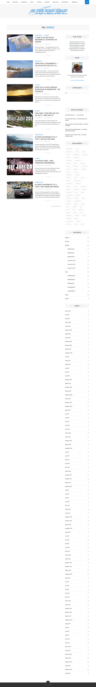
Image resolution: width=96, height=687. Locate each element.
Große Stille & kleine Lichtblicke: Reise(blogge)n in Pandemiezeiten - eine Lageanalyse (47, 89)
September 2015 (68, 574)
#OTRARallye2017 (71, 279)
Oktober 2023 (68, 349)
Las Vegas (68, 201)
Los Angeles (84, 166)
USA (77, 148)
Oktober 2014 (68, 616)
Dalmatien (68, 198)
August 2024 (68, 334)
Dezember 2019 (68, 402)
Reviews (39, 2)
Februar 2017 (68, 509)
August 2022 (68, 364)
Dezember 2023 (68, 341)
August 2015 (67, 578)
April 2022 (67, 376)
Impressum (74, 2)
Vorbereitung (69, 174)
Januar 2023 (67, 360)
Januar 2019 (67, 437)
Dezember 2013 (68, 654)
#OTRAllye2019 (71, 283)
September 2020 (68, 395)
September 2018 (68, 448)
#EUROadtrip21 (38, 61)
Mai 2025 (67, 314)
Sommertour (69, 148)
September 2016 (68, 528)
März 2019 (67, 429)
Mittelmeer (75, 166)
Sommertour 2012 (71, 268)
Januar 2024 (67, 337)
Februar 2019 (68, 433)
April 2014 (67, 639)
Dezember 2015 (68, 562)
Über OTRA (55, 2)
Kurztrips (15, 2)
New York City (84, 186)
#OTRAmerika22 (38, 35)
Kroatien (68, 163)
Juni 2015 (67, 585)
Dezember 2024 (68, 330)
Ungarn (83, 203)
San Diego (68, 180)
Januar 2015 (67, 604)
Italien (68, 157)
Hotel (76, 177)
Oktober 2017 (68, 482)
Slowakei (68, 212)
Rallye (32, 2)
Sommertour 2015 (71, 260)
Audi (75, 163)
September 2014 (68, 620)
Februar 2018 (68, 471)
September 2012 (68, 669)
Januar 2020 (67, 398)
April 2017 (67, 501)
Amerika (85, 154)
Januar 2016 (67, 559)
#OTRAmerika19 (71, 256)
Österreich (76, 157)
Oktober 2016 (68, 524)
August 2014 (67, 623)
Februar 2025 (68, 322)
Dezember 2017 (68, 475)
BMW (77, 151)
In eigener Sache (69, 221)
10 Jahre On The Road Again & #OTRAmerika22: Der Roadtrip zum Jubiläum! (46, 39)
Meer (68, 166)
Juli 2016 (67, 536)
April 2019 (67, 425)
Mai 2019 (67, 421)
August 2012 (67, 673)
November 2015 (68, 566)
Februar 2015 (68, 601)
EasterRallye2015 (71, 291)
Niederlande (69, 215)
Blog (8, 2)
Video (83, 151)
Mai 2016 (67, 543)
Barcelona (69, 192)
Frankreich (78, 160)
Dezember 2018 (68, 440)
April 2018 (67, 463)
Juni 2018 (67, 456)
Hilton (84, 189)
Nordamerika (76, 154)
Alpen (76, 192)
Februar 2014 (68, 646)
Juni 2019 (67, 417)
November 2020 (68, 387)
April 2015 (67, 593)
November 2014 (68, 612)
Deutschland (69, 151)
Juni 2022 (67, 368)
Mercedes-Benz (77, 180)
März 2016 (67, 551)
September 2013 (68, 662)
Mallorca (68, 177)
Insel (82, 177)
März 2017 (67, 505)
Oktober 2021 (68, 383)
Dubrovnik (81, 209)
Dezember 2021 (68, 379)
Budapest (78, 221)
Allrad (76, 218)
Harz (81, 206)
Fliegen (68, 169)
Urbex (82, 192)
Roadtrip (76, 169)
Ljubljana (78, 195)
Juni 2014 (67, 631)
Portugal (78, 183)
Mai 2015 (67, 589)
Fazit (74, 209)
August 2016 (67, 532)
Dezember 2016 (68, 517)
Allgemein (46, 35)
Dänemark (68, 203)
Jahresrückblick (77, 201)
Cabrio (75, 186)
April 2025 (67, 318)
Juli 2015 (67, 581)
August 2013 (67, 665)
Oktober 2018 (68, 444)
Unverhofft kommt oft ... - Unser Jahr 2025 (74, 115)
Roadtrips (24, 2)
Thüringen (68, 218)
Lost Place (68, 224)
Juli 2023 (67, 356)
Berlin (82, 224)
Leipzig (83, 198)
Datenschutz (65, 2)
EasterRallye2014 (71, 287)
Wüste (75, 212)
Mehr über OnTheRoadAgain (77, 80)
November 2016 (68, 520)
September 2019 (68, 406)
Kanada (78, 174)
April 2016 (67, 547)
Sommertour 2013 (71, 264)
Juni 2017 (67, 494)
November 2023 (68, 345)
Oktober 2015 (68, 570)
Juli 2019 (67, 414)
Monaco (68, 186)
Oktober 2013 (68, 658)
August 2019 (67, 410)
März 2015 (67, 597)
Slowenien (83, 169)
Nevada (68, 189)
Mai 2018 (67, 459)
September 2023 (68, 353)
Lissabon (77, 215)
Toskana (76, 172)
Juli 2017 (67, 490)
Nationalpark (69, 183)
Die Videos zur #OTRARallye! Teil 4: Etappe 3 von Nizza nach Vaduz (46, 138)
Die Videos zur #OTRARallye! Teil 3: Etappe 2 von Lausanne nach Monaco (47, 185)
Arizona (76, 203)
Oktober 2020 (68, 391)
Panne (76, 224)
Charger (75, 206)
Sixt (81, 212)
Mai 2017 (67, 498)
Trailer (84, 215)
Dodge (68, 206)
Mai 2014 (67, 635)
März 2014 (67, 642)
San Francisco (69, 195)
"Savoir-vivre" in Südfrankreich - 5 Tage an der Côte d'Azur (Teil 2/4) (46, 64)
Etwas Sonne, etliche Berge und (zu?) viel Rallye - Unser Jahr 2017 (47, 114)
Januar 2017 (67, 513)
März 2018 (67, 467)
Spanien (82, 163)
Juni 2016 (67, 540)
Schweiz (68, 172)
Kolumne (47, 2)
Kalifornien (69, 160)
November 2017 (68, 478)
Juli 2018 (67, 452)
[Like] (46, 55)
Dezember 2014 (68, 608)
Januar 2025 (67, 326)
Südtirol (76, 198)
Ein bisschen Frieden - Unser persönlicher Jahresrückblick (45, 162)
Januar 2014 (67, 650)
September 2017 (68, 486)
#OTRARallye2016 (39, 134)
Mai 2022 (67, 372)
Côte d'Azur (76, 189)
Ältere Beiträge (55, 206)
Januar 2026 (67, 311)
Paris (67, 209)
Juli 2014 (67, 627)
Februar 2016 (68, 555)
